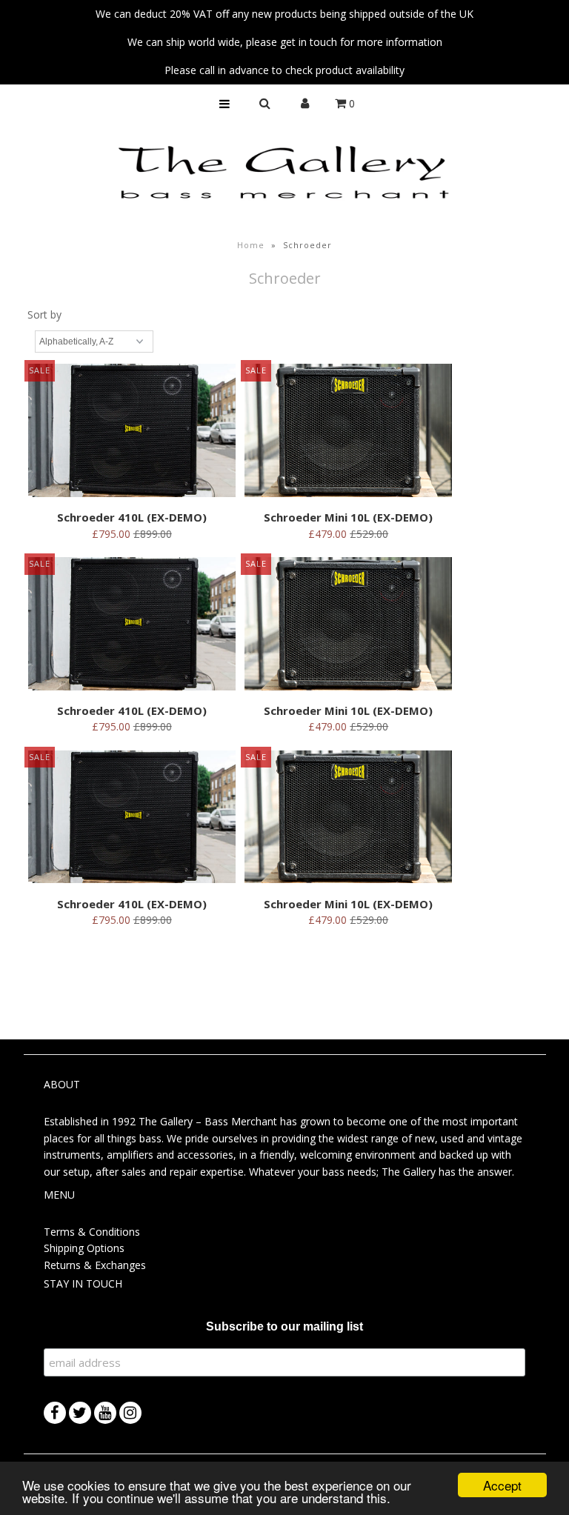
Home (250, 244)
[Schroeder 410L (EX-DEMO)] (132, 433)
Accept (502, 1485)
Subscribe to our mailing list (284, 1326)
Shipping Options (84, 1248)
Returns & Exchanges (95, 1265)
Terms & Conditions (92, 1232)
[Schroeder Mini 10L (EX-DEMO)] (348, 433)
